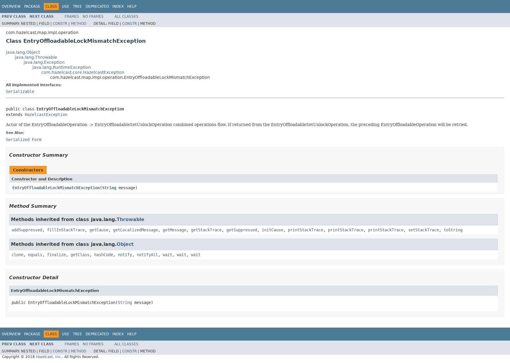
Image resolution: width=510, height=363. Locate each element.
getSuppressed (241, 230)
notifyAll (147, 254)
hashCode (103, 254)
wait (167, 254)
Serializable (20, 91)
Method (78, 24)
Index (118, 6)
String (109, 187)
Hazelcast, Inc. (49, 357)
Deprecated (97, 6)
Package (32, 6)
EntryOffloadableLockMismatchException (56, 187)
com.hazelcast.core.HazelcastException (82, 72)
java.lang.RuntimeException (61, 67)
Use (65, 6)
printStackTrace (305, 230)
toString (453, 230)
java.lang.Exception (44, 62)
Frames (72, 16)
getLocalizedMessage (135, 230)
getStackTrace (206, 230)
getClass (80, 254)
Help (131, 6)
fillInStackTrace (66, 230)
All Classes (126, 16)
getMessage (174, 230)
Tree (77, 6)
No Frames (93, 16)
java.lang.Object (23, 52)
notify (125, 254)
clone (17, 254)
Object (125, 244)
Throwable (130, 219)
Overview (11, 6)
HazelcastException (46, 114)
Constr (60, 24)
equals (35, 254)
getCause (98, 230)
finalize (56, 254)
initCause (272, 230)
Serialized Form (23, 139)
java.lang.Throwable (36, 57)
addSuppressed (27, 230)
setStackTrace (423, 230)
